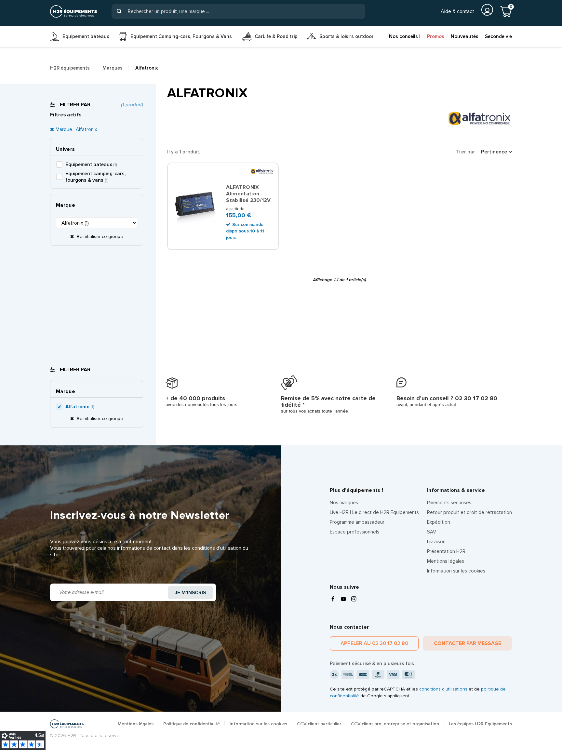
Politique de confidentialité (191, 724)
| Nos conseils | (403, 36)
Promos (435, 36)
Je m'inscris (190, 593)
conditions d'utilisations (443, 689)
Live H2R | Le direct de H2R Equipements (374, 512)
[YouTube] (343, 599)
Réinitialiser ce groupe (99, 236)
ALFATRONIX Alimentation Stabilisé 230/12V (248, 194)
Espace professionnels (354, 532)
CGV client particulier (319, 724)
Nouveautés (464, 36)
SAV (431, 532)
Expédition (438, 522)
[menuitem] (79, 36)
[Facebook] (333, 599)
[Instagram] (354, 599)
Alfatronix (79, 407)
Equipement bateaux (91, 164)
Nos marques (344, 503)
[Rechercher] (119, 11)
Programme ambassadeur (357, 522)
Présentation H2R (446, 551)
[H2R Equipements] (73, 11)
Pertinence (494, 152)
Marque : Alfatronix (76, 129)
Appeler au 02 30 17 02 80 (374, 643)
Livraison (436, 542)
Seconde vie (498, 36)
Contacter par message (467, 643)
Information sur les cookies (456, 571)
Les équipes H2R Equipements (480, 724)
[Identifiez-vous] (487, 10)
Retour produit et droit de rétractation (469, 512)
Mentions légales (445, 561)
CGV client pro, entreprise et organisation (395, 724)
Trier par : (466, 152)
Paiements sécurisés (449, 503)
